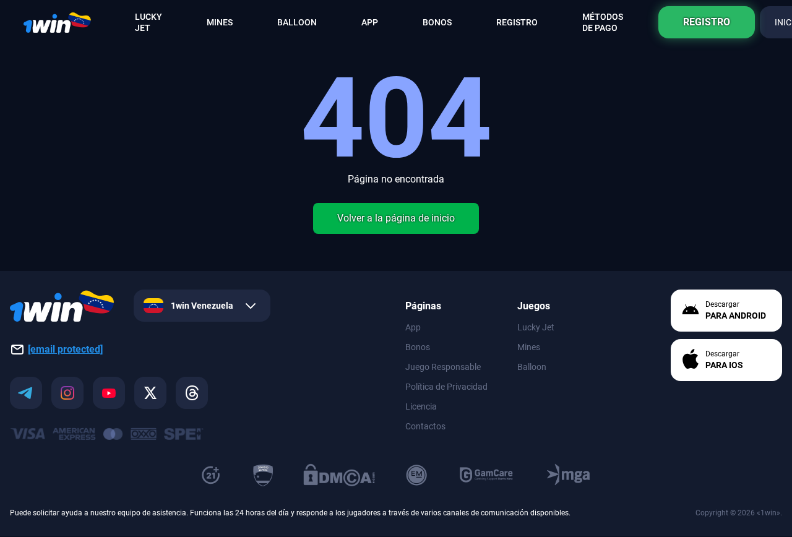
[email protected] (65, 349)
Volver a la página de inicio (396, 218)
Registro (706, 22)
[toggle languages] (250, 306)
